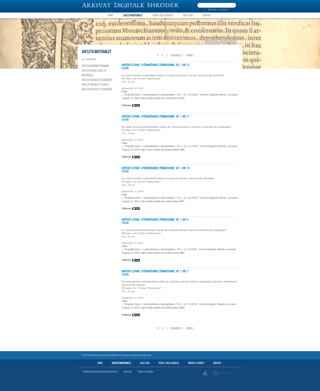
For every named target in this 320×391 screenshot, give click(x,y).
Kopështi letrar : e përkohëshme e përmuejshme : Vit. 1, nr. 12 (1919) (156, 66)
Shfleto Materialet (132, 15)
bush (137, 105)
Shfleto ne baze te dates (95, 85)
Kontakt (207, 15)
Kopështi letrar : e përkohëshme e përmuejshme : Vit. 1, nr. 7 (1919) (155, 273)
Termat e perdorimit (146, 371)
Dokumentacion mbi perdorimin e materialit (100, 371)
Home (110, 15)
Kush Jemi (188, 15)
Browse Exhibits (196, 363)
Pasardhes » (177, 55)
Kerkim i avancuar (218, 9)
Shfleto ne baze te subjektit (97, 80)
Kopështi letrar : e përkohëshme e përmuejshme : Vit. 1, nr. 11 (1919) (156, 118)
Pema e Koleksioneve (162, 15)
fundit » (190, 55)
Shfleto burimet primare (95, 66)
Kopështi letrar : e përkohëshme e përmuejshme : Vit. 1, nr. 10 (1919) (156, 170)
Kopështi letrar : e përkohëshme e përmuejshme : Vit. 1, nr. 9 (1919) (155, 221)
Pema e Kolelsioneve (168, 363)
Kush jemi (145, 363)
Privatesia (128, 371)
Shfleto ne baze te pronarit (97, 89)
